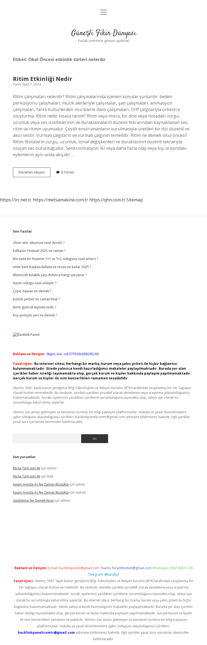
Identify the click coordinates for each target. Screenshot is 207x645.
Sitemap (134, 200)
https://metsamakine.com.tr (60, 200)
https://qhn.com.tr (107, 200)
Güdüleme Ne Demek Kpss (33, 500)
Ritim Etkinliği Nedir (42, 79)
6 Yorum (67, 172)
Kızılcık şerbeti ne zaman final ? (36, 299)
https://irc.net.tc (16, 200)
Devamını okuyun (34, 173)
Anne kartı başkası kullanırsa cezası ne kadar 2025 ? (52, 267)
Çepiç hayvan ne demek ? (32, 291)
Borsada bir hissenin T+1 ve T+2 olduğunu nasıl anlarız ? (55, 258)
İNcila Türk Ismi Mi (26, 468)
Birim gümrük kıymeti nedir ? (34, 307)
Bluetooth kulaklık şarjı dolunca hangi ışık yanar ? (50, 275)
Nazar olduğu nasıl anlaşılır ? (34, 283)
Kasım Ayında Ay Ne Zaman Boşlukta (41, 484)
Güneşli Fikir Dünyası (103, 33)
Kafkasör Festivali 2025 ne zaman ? (39, 250)
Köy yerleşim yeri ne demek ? (35, 315)
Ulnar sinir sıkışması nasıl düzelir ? (38, 242)
